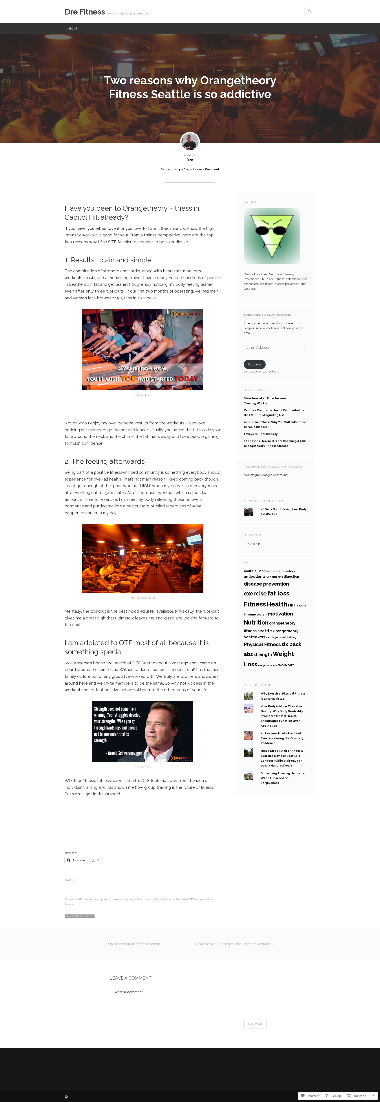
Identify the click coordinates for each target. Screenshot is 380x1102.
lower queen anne (104, 899)
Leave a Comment (206, 169)
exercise (72, 899)
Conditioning (274, 576)
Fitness (84, 899)
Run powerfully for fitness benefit (131, 944)
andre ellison (255, 571)
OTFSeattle (194, 899)
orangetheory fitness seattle (136, 899)
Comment (255, 1024)
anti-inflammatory (280, 571)
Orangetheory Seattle (171, 899)
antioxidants (255, 576)
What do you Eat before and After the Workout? (236, 944)
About (72, 28)
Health (277, 604)
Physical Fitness (262, 644)
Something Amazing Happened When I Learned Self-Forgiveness (283, 778)
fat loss (278, 593)
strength (263, 654)
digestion (291, 576)
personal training (285, 637)
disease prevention (266, 584)
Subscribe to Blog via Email (267, 314)
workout (72, 904)
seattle (209, 899)
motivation (280, 614)
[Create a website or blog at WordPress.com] (66, 1097)
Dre (190, 160)
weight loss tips (268, 665)
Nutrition (256, 622)
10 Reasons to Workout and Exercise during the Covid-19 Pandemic (282, 738)
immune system (255, 614)
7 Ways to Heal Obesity (261, 434)
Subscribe (254, 364)
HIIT (292, 605)
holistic (301, 605)
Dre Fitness (85, 11)
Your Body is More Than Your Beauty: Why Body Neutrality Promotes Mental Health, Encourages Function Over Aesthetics (282, 716)
